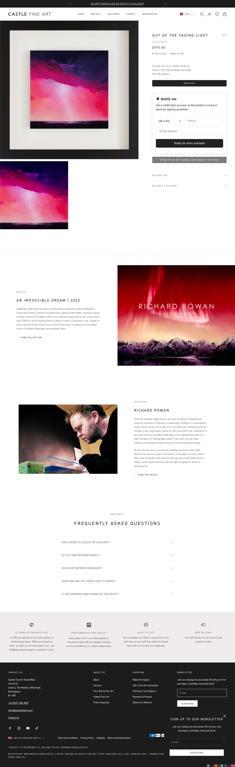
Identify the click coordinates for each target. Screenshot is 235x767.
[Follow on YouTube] (28, 728)
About (96, 679)
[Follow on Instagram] (19, 728)
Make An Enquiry (141, 679)
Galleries (114, 14)
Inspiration (149, 14)
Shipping (101, 737)
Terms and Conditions (68, 737)
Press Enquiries (101, 702)
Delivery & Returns (142, 702)
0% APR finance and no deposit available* (117, 3)
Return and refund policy (119, 737)
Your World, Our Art (103, 690)
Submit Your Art (101, 696)
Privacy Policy (87, 737)
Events (131, 14)
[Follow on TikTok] (37, 728)
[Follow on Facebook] (10, 728)
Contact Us (13, 717)
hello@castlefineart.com (20, 710)
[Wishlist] (224, 35)
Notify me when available (189, 143)
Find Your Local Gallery (144, 690)
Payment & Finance (142, 696)
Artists (96, 14)
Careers (97, 685)
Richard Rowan (159, 41)
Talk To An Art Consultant (145, 685)
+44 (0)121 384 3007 (18, 702)
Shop (81, 14)
